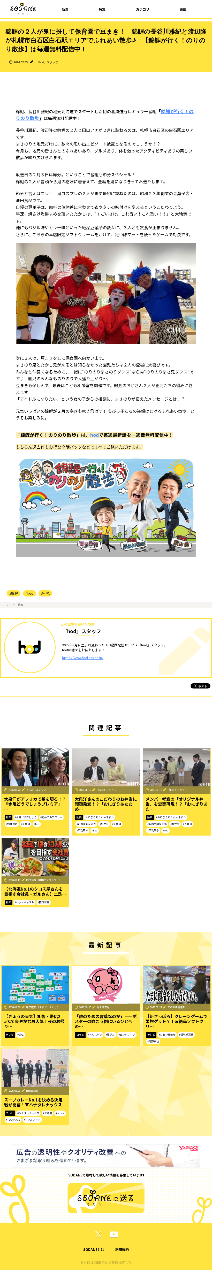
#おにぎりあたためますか (171, 817)
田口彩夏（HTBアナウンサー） (44, 880)
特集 (102, 9)
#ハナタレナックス (28, 1113)
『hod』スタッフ (47, 62)
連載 (183, 9)
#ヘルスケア (95, 1034)
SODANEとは (93, 1249)
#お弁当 (104, 824)
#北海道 (47, 1113)
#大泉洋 (25, 824)
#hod (29, 593)
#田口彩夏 (43, 902)
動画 (20, 604)
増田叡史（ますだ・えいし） (43, 1007)
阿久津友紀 (103, 1007)
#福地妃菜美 (186, 1034)
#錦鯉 (13, 593)
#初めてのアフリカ (51, 817)
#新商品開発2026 (86, 824)
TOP (7, 604)
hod (94, 435)
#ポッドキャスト (24, 902)
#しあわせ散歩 (167, 1034)
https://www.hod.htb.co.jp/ (82, 657)
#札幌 (45, 593)
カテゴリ (142, 9)
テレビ (10, 1034)
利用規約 (122, 1249)
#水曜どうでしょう (26, 817)
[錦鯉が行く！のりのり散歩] (106, 506)
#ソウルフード (32, 1119)
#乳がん (110, 1034)
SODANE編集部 (176, 1007)
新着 (65, 9)
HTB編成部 (32, 1090)
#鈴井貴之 (12, 824)
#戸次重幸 (82, 830)
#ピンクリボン (126, 1034)
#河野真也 (153, 1041)
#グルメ (60, 1113)
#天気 (20, 1034)
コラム (80, 1034)
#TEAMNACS (13, 1119)
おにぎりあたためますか (99, 817)
